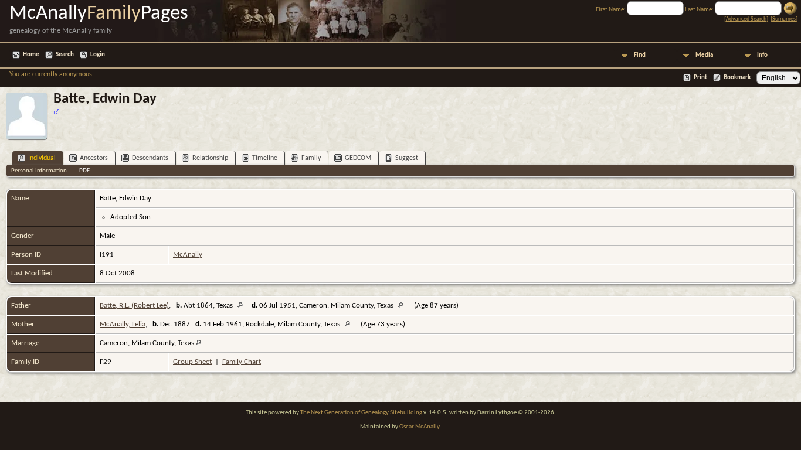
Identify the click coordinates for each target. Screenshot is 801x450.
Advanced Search (746, 19)
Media (704, 55)
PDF (84, 171)
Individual (42, 158)
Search (65, 55)
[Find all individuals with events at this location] (243, 305)
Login (97, 55)
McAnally (187, 254)
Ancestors (94, 158)
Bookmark (737, 77)
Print (700, 77)
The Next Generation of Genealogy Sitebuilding (361, 413)
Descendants (150, 158)
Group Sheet (192, 362)
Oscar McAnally (419, 427)
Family (311, 158)
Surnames (784, 19)
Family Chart (241, 362)
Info (762, 55)
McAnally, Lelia (122, 324)
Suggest (406, 158)
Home (31, 55)
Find (640, 55)
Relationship (210, 158)
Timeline (264, 158)
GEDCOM (358, 158)
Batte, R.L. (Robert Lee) (134, 305)
